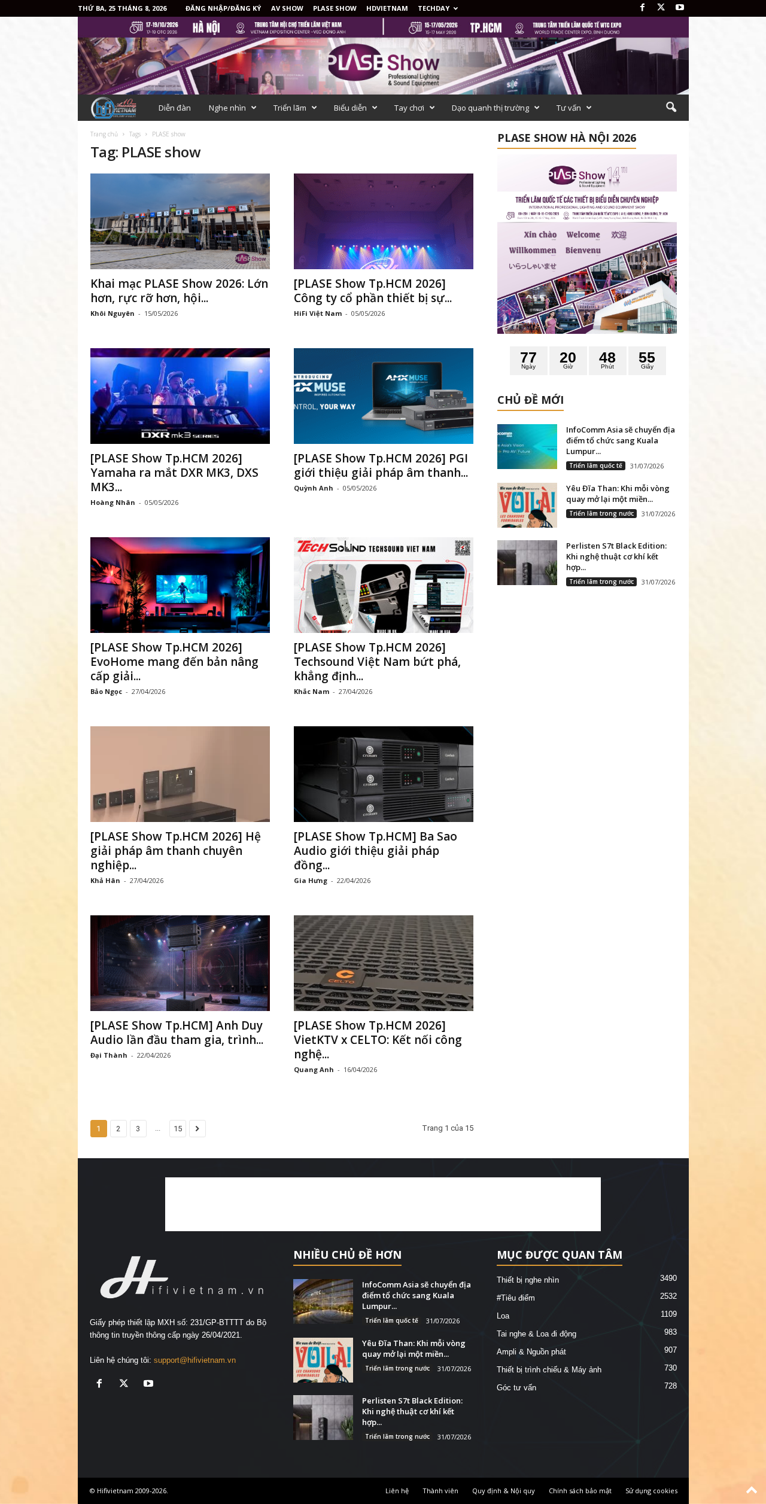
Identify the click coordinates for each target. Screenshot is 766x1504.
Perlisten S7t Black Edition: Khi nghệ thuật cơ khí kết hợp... (616, 556)
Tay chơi (409, 107)
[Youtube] (680, 8)
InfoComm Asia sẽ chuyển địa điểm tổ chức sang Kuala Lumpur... (620, 440)
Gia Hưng (310, 880)
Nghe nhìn (227, 107)
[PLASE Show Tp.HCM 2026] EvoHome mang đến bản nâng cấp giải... (174, 662)
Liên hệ (397, 1490)
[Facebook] (643, 8)
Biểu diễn (350, 107)
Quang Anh (314, 1069)
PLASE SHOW (335, 8)
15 (178, 1128)
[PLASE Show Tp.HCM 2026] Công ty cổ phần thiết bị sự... (373, 291)
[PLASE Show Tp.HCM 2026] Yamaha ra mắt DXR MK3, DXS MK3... (174, 472)
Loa (503, 1315)
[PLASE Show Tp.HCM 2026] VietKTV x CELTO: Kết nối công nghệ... (378, 1040)
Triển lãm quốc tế (595, 465)
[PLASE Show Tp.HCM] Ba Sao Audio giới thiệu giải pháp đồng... (375, 851)
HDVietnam (387, 8)
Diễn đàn (175, 107)
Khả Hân (105, 880)
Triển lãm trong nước (601, 513)
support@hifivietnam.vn (195, 1360)
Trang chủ (104, 134)
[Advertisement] (383, 1204)
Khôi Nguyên (112, 313)
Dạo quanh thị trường (490, 107)
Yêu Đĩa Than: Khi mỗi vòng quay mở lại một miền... (618, 493)
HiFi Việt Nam (318, 313)
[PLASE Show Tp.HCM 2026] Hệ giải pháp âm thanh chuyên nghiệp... (175, 851)
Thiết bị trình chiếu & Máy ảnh (549, 1369)
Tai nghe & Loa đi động (536, 1333)
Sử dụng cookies (651, 1490)
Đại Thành (108, 1055)
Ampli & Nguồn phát (531, 1351)
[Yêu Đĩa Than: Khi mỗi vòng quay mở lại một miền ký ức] (527, 505)
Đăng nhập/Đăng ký (223, 8)
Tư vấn (569, 107)
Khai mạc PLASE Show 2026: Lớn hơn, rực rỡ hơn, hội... (179, 291)
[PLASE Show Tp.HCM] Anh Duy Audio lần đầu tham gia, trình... (176, 1033)
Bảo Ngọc (106, 691)
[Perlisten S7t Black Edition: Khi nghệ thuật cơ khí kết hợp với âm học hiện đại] (527, 562)
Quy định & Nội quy (503, 1490)
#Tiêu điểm (516, 1297)
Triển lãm (289, 107)
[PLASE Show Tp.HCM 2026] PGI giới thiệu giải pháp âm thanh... (381, 465)
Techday (433, 8)
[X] (661, 8)
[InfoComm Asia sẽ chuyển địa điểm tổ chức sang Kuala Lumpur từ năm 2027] (527, 446)
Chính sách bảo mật (580, 1490)
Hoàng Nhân (112, 502)
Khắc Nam (311, 691)
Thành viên (440, 1490)
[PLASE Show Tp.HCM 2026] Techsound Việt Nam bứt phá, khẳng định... (377, 662)
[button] (671, 108)
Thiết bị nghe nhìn (528, 1279)
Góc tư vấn (516, 1387)
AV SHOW (287, 8)
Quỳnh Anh (313, 487)
